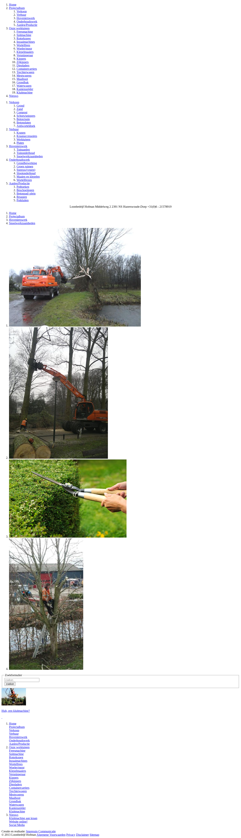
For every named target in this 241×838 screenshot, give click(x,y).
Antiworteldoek (26, 125)
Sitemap (94, 834)
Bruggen (22, 196)
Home (12, 213)
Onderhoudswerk (27, 21)
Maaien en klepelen (28, 176)
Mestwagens (24, 75)
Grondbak (23, 82)
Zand (20, 109)
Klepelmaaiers (25, 52)
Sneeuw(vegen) (26, 169)
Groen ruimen (25, 166)
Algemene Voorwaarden (51, 834)
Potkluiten (23, 200)
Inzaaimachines (26, 41)
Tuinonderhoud (26, 153)
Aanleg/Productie (27, 24)
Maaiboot (22, 79)
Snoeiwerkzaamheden (30, 156)
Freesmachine (25, 31)
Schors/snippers (26, 115)
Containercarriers (27, 68)
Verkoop (22, 11)
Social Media (17, 825)
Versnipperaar (25, 55)
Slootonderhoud (26, 173)
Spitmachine (24, 35)
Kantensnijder (25, 89)
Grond (20, 105)
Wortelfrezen (24, 180)
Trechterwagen (25, 72)
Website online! (18, 821)
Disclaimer (82, 834)
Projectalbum (17, 216)
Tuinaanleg (23, 149)
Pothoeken (23, 186)
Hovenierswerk (26, 18)
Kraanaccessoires (27, 136)
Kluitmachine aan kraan (23, 818)
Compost (22, 112)
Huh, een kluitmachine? (16, 710)
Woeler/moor (24, 48)
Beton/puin (23, 119)
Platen (20, 142)
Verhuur (21, 14)
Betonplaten (24, 122)
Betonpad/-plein (26, 193)
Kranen (21, 132)
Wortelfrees (23, 45)
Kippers (21, 58)
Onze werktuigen (19, 747)
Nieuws (13, 814)
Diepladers (23, 65)
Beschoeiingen (25, 190)
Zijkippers (23, 62)
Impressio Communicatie (41, 831)
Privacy (70, 834)
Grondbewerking (27, 163)
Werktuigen (23, 139)
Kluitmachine (25, 92)
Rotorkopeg (24, 38)
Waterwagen (24, 85)
